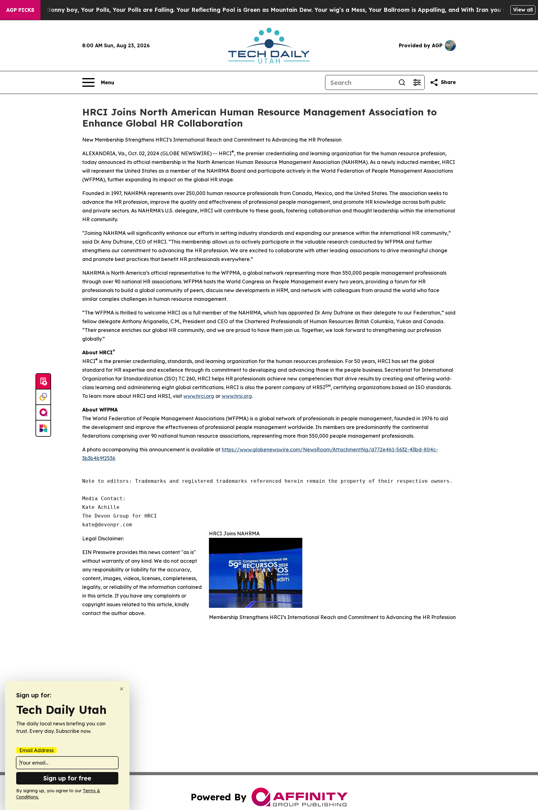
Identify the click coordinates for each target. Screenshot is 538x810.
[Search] (401, 82)
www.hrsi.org (237, 396)
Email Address (36, 750)
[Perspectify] (43, 397)
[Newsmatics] (43, 428)
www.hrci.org (198, 396)
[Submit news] (43, 381)
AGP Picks (20, 10)
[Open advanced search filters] (416, 82)
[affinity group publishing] (43, 413)
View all (523, 10)
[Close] (122, 689)
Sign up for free (67, 778)
